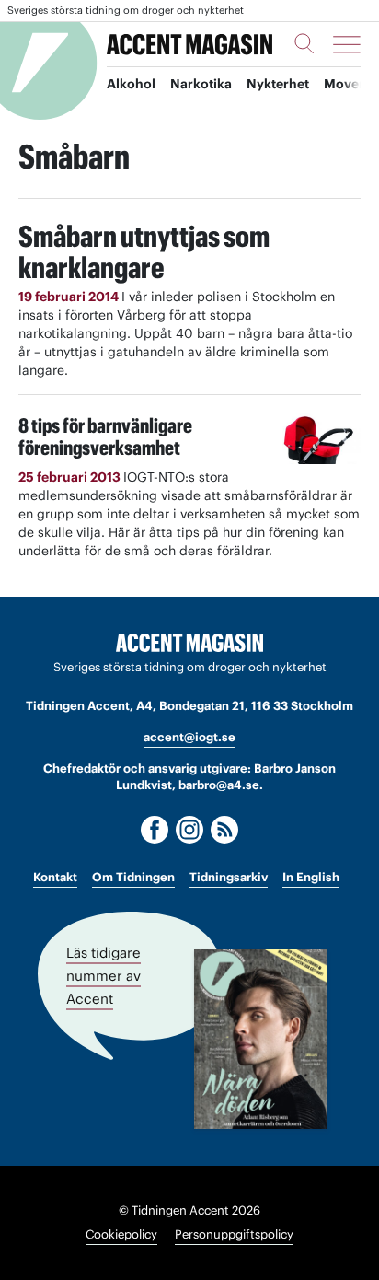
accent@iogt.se (189, 737)
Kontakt (55, 877)
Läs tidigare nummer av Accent (103, 975)
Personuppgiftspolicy (234, 1234)
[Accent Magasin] (189, 44)
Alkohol (131, 84)
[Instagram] (189, 830)
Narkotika (201, 84)
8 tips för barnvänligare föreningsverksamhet (105, 436)
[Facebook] (154, 830)
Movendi (351, 84)
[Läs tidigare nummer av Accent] (260, 1039)
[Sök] (304, 43)
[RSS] (224, 830)
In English (310, 877)
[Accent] (189, 643)
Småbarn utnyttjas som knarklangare (144, 252)
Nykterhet (278, 84)
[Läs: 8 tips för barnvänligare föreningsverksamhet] (321, 438)
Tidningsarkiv (229, 877)
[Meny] (347, 44)
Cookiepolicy (121, 1234)
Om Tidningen (133, 877)
